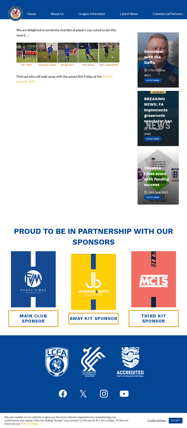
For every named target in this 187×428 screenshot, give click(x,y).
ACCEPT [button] (175, 420)
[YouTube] (124, 394)
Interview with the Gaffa (153, 57)
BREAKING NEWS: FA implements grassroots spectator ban (158, 110)
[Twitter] (83, 394)
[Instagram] (104, 394)
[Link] (15, 13)
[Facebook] (62, 394)
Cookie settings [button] (156, 420)
